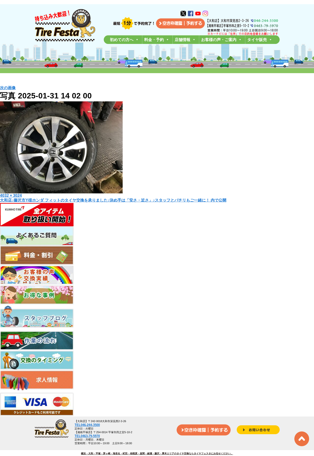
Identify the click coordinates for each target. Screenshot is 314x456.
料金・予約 (154, 40)
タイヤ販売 (257, 40)
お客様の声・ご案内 (218, 40)
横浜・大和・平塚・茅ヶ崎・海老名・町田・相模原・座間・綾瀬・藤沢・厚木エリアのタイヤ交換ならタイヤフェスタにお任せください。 (157, 453)
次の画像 (8, 88)
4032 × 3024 (11, 195)
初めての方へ (121, 40)
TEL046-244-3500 (87, 425)
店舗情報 (182, 40)
